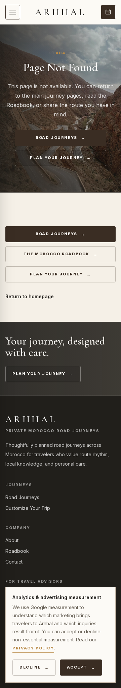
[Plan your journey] (108, 12)
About (11, 540)
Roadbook (17, 551)
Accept (77, 667)
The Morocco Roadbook (56, 254)
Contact (14, 562)
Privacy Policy (33, 648)
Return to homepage (29, 296)
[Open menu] (12, 12)
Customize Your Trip (27, 508)
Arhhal (60, 12)
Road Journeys (56, 137)
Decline (30, 667)
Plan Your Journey (56, 157)
